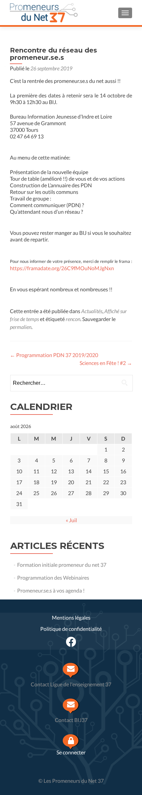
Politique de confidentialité (71, 629)
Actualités (91, 311)
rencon (73, 319)
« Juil (71, 520)
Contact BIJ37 (71, 720)
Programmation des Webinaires (53, 577)
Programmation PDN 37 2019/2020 (54, 355)
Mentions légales (71, 617)
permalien (20, 327)
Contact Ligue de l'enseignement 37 (71, 684)
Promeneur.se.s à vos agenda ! (51, 590)
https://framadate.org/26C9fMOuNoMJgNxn (62, 268)
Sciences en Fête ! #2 (106, 363)
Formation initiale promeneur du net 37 (61, 564)
